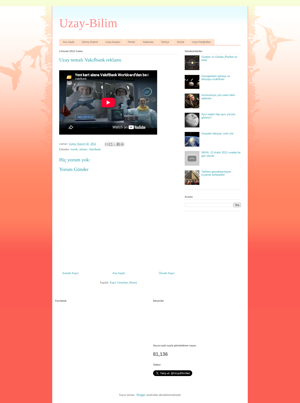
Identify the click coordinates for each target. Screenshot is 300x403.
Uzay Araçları (113, 42)
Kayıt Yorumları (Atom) (123, 282)
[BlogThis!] (111, 144)
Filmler (131, 42)
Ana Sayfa (68, 42)
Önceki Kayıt (166, 273)
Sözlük (180, 42)
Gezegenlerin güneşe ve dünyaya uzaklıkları (215, 78)
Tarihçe (165, 42)
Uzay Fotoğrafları (201, 42)
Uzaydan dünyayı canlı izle (217, 133)
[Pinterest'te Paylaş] (122, 144)
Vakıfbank (95, 149)
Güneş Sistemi (90, 42)
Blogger (141, 394)
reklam (83, 149)
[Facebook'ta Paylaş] (118, 144)
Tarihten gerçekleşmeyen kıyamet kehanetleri (216, 173)
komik (74, 149)
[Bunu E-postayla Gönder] (107, 144)
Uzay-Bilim (88, 23)
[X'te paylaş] (114, 144)
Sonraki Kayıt (70, 273)
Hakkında (148, 42)
